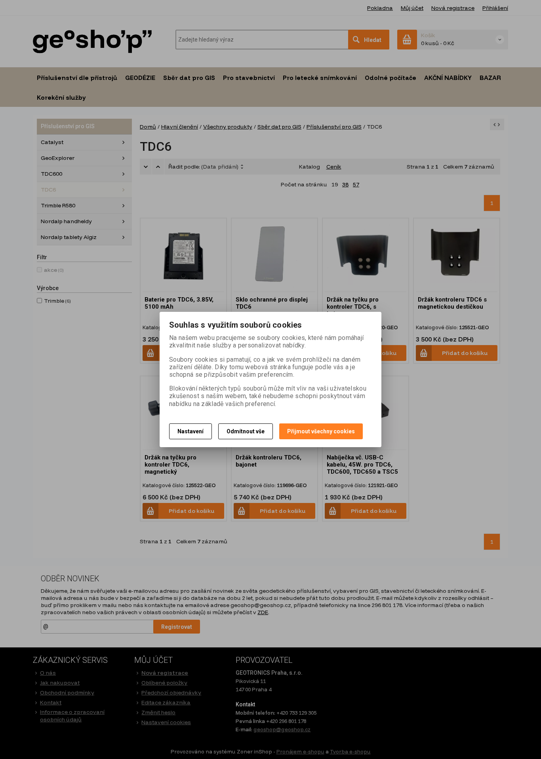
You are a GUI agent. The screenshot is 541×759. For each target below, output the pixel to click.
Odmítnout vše (246, 431)
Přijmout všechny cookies (321, 431)
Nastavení (190, 431)
